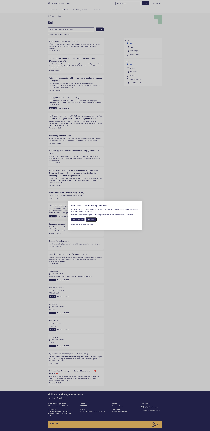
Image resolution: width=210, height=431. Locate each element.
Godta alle (91, 219)
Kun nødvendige (78, 219)
